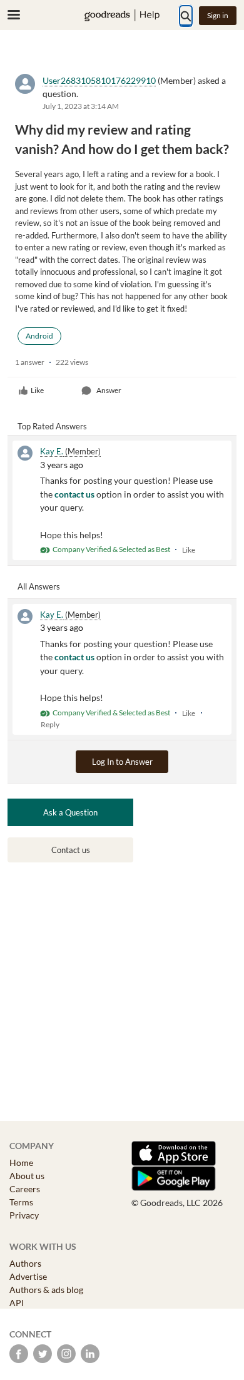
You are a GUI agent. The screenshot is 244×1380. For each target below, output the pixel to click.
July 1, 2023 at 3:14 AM (81, 106)
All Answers (39, 586)
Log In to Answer (122, 762)
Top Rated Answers (52, 426)
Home (21, 1162)
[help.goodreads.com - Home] (122, 15)
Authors (25, 1263)
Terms (21, 1202)
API (16, 1302)
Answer (108, 390)
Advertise (28, 1276)
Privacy (24, 1215)
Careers (24, 1188)
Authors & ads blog (46, 1289)
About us (26, 1175)
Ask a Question (70, 812)
